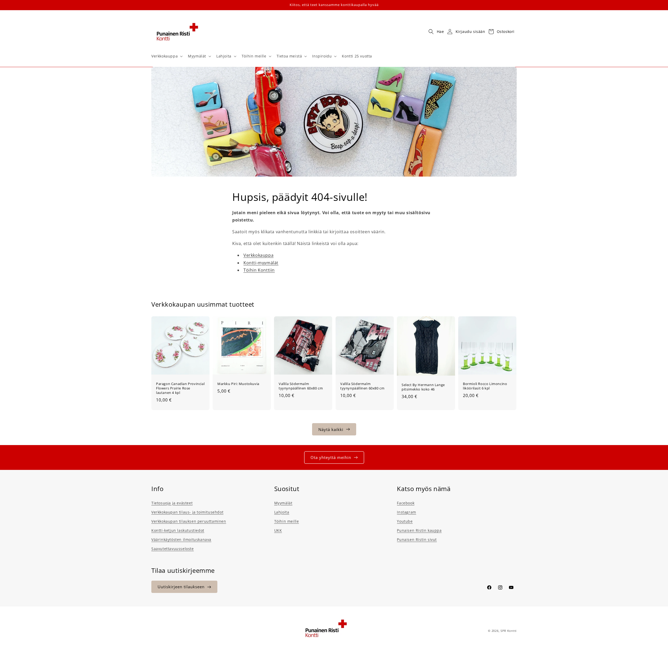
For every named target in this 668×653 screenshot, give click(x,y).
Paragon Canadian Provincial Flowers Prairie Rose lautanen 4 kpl (180, 388)
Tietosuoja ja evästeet (172, 502)
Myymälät (283, 502)
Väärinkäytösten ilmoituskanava (181, 539)
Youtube (405, 520)
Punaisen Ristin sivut (417, 539)
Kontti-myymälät (260, 263)
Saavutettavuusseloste (172, 548)
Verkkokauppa (258, 255)
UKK (278, 530)
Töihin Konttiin (259, 270)
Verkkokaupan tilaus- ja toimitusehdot (187, 511)
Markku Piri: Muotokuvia (238, 384)
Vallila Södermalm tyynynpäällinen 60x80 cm (301, 386)
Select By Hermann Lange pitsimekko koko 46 (423, 386)
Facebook (405, 502)
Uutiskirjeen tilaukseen (181, 587)
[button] (166, 56)
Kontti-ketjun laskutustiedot (177, 530)
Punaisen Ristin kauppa (419, 530)
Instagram (406, 511)
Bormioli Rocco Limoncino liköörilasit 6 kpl (485, 386)
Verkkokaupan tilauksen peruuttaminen (188, 520)
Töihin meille (286, 520)
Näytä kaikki (330, 429)
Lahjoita (281, 511)
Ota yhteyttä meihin (331, 457)
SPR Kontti (508, 631)
